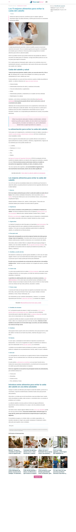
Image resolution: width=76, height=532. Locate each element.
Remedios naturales (12, 5)
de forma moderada (33, 271)
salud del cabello (27, 344)
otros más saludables (39, 409)
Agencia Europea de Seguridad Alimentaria (20, 158)
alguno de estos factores (32, 81)
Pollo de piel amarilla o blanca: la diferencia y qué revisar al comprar (30, 472)
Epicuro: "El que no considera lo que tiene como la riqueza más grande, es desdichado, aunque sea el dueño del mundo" (16, 452)
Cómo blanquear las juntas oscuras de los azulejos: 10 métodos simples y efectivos (15, 472)
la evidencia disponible (36, 314)
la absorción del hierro (27, 298)
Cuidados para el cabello (22, 5)
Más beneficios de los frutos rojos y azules (31, 302)
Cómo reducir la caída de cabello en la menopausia (33, 173)
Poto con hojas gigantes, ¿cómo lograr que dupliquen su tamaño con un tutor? (60, 452)
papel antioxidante (41, 224)
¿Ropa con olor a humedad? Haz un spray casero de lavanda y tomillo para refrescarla (45, 452)
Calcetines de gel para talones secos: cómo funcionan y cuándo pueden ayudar (29, 452)
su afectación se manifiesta (23, 362)
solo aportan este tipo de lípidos (36, 244)
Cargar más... (38, 476)
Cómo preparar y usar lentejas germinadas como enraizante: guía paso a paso (44, 472)
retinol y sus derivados (15, 216)
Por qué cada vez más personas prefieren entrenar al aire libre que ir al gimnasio (60, 472)
